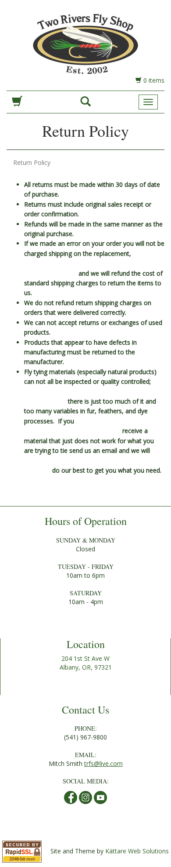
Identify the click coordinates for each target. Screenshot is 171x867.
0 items (153, 80)
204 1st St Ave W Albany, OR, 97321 (86, 662)
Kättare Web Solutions (137, 851)
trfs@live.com (103, 763)
